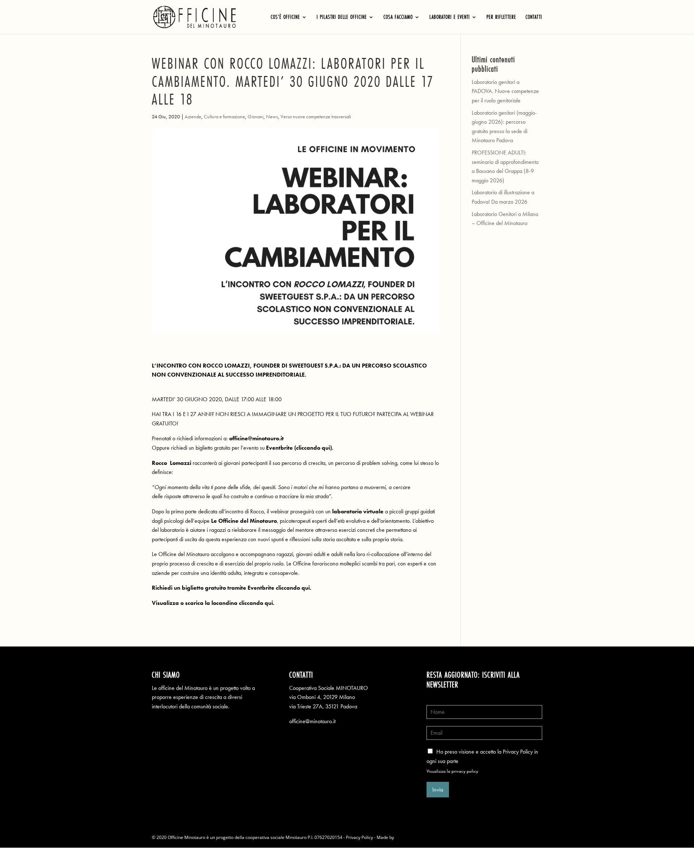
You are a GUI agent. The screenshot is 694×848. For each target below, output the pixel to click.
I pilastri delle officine (342, 17)
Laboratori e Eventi (449, 17)
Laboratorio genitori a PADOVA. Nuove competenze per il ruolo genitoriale (505, 91)
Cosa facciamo (398, 17)
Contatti (534, 17)
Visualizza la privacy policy (452, 771)
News (272, 116)
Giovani (256, 116)
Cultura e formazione (224, 116)
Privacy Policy (359, 837)
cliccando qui (313, 447)
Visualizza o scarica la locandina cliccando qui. (214, 603)
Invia (437, 789)
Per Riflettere (501, 17)
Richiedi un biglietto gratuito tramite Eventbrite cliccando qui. (231, 588)
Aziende (193, 116)
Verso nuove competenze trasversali (315, 116)
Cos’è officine (285, 17)
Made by (386, 837)
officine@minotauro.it (312, 721)
